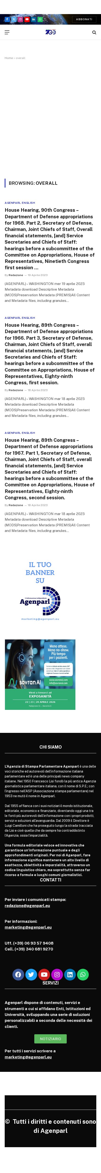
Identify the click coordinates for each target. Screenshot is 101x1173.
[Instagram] (57, 975)
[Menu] (7, 32)
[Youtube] (44, 975)
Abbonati (84, 19)
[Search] (93, 32)
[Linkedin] (70, 975)
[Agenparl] (50, 32)
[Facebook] (18, 975)
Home (9, 58)
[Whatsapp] (83, 975)
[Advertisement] (50, 118)
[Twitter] (31, 975)
